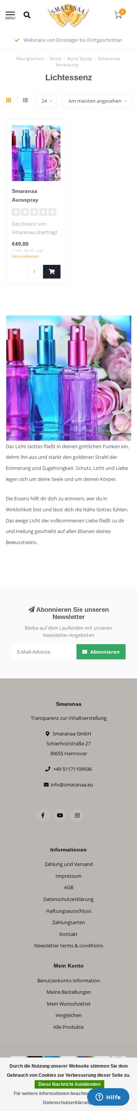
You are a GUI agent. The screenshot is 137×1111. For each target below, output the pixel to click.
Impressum (68, 875)
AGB (68, 887)
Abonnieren (104, 651)
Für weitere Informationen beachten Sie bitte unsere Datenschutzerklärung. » (70, 1098)
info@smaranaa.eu (72, 784)
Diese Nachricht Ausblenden (69, 1084)
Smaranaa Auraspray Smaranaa (25, 200)
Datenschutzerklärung (68, 899)
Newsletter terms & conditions (68, 945)
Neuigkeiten (30, 58)
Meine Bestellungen (68, 991)
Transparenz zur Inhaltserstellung (69, 718)
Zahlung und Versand (69, 864)
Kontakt (68, 934)
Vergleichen (69, 1015)
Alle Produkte (68, 1026)
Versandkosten (25, 256)
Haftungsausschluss (68, 910)
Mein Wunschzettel (68, 1003)
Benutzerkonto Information (68, 980)
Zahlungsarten (68, 922)
